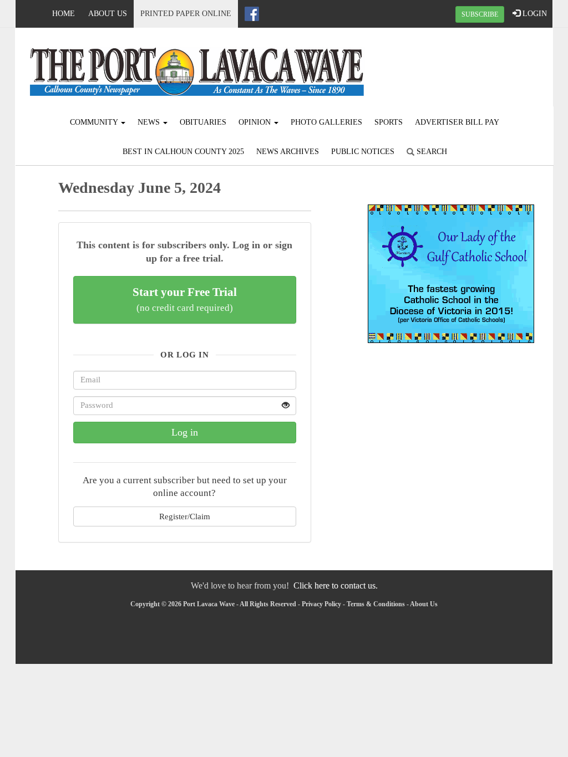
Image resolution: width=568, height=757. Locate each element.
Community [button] (95, 122)
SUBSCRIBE (480, 14)
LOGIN (533, 13)
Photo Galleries (326, 122)
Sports (388, 122)
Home (63, 13)
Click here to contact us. (335, 585)
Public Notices (362, 151)
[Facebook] (252, 14)
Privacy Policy (321, 604)
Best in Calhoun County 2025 (183, 151)
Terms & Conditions (376, 604)
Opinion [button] (256, 122)
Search (430, 151)
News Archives (287, 151)
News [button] (150, 122)
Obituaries (203, 122)
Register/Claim (184, 516)
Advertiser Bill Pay (457, 122)
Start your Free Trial (185, 299)
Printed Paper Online (185, 13)
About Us (107, 13)
